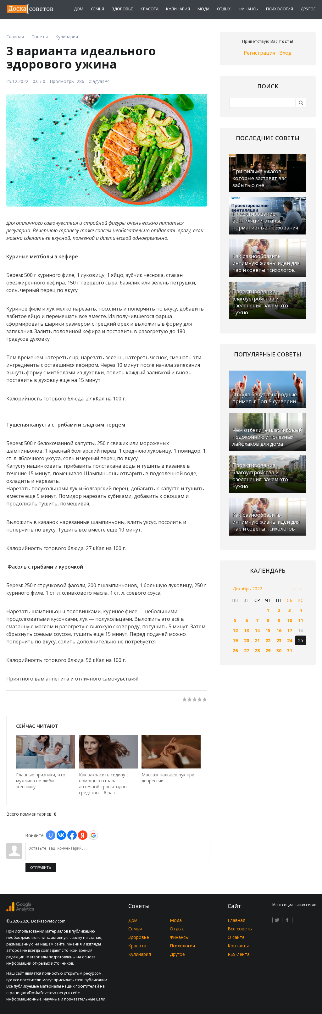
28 (257, 650)
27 (246, 650)
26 (235, 650)
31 (289, 650)
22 (267, 640)
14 (257, 630)
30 (278, 650)
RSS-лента (239, 954)
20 (246, 640)
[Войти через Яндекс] (82, 835)
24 (289, 640)
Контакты (238, 946)
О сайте (236, 937)
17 (289, 630)
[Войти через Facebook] (72, 835)
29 (267, 650)
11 (300, 620)
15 (267, 630)
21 (257, 640)
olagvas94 (99, 81)
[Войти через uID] (50, 835)
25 (300, 640)
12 (235, 630)
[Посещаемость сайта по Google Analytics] (20, 910)
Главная (236, 920)
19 (235, 640)
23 (278, 640)
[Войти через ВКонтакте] (61, 835)
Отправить (40, 867)
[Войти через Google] (93, 835)
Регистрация (259, 52)
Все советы (240, 929)
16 (278, 630)
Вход (285, 52)
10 (289, 620)
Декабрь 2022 (247, 589)
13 (246, 630)
